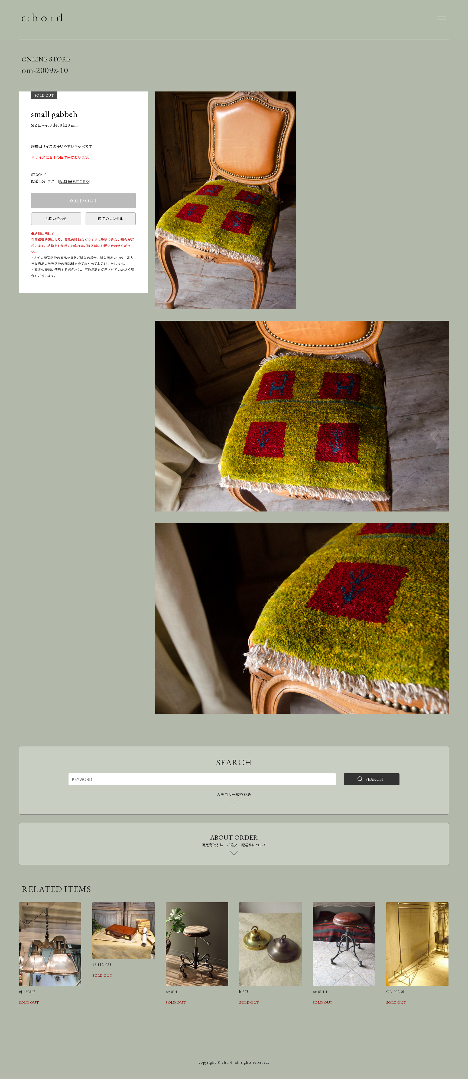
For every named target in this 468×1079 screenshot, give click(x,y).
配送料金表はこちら (74, 181)
